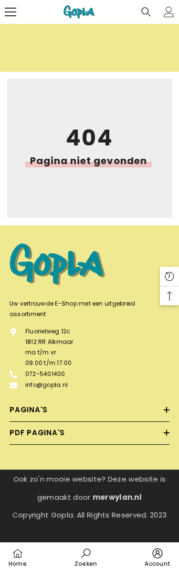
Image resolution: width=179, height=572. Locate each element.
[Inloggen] (169, 12)
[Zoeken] (146, 12)
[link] (86, 557)
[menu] (10, 12)
